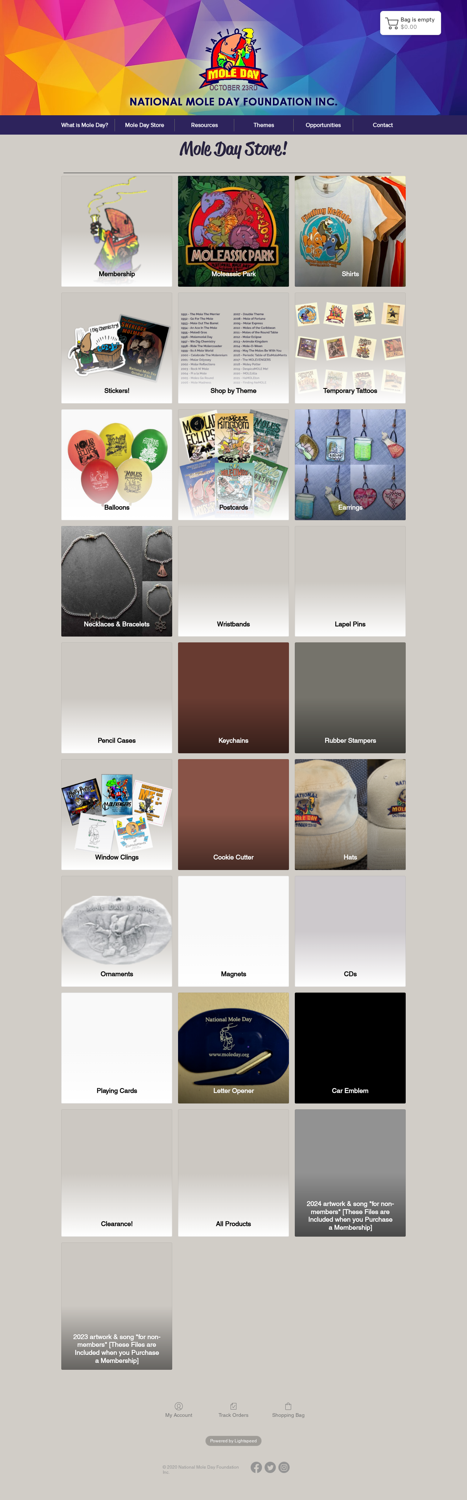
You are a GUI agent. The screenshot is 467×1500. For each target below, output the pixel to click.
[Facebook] (256, 1467)
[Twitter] (270, 1467)
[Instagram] (284, 1467)
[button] (204, 125)
